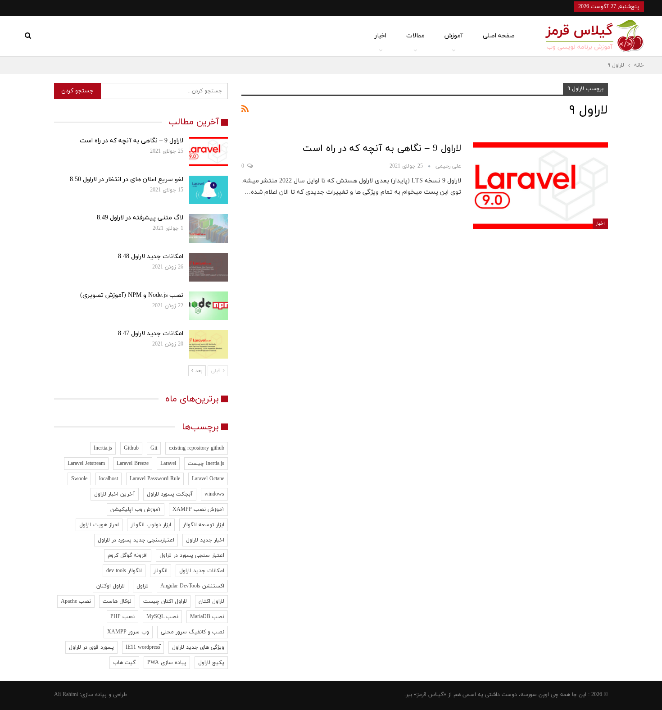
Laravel (168, 463)
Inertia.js (103, 448)
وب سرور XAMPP (128, 632)
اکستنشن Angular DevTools (192, 586)
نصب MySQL (162, 616)
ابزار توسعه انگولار (203, 524)
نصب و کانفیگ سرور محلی (192, 632)
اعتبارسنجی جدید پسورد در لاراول (136, 540)
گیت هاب (124, 662)
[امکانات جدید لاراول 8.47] (208, 344)
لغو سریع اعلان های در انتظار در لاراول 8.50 (126, 179)
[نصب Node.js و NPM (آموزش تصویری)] (208, 305)
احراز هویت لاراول (99, 524)
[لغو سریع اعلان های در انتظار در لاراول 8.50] (208, 190)
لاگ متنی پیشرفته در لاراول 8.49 (140, 218)
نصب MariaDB (207, 616)
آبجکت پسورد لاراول (170, 494)
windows (214, 494)
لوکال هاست (117, 601)
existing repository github (196, 448)
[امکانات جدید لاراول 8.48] (208, 267)
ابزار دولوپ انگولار (151, 524)
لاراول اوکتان (110, 586)
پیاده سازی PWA (166, 662)
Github (131, 448)
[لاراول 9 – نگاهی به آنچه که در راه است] (540, 185)
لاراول (142, 586)
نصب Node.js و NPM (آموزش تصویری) (131, 295)
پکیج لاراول (211, 662)
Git (153, 448)
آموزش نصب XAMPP (198, 509)
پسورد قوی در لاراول (91, 647)
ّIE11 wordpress (143, 647)
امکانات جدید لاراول (201, 570)
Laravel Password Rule (155, 478)
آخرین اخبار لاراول (114, 494)
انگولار (161, 570)
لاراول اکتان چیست (165, 601)
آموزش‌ (453, 36)
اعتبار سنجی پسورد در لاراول (191, 555)
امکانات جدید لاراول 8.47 (150, 333)
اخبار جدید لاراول (205, 540)
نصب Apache (76, 601)
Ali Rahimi (66, 694)
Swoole (79, 478)
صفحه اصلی (499, 36)
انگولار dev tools (124, 570)
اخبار (380, 36)
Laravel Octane (208, 478)
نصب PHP (122, 616)
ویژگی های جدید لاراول (198, 647)
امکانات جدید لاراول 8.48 (150, 256)
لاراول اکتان (211, 601)
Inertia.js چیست (206, 463)
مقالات (415, 36)
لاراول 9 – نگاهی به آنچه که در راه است (382, 148)
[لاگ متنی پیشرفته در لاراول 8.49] (208, 228)
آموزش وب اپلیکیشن (135, 509)
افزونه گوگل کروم (128, 555)
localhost (108, 478)
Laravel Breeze (133, 463)
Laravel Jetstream (86, 463)
